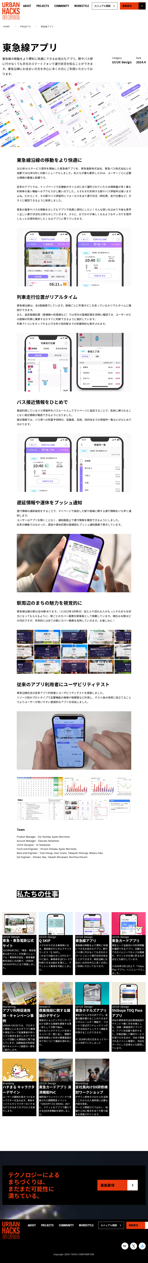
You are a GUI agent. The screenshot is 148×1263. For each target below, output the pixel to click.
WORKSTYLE (81, 6)
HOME (6, 26)
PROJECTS (42, 6)
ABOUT (27, 6)
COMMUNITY (61, 6)
